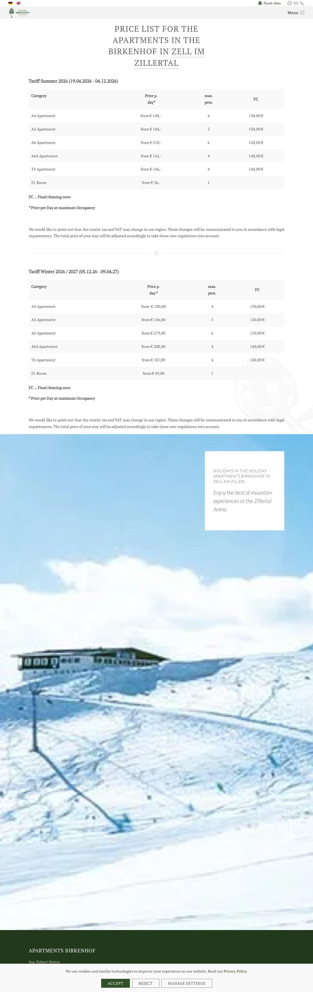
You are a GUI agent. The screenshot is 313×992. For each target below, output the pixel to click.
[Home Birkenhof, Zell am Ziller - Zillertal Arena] (19, 12)
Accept (115, 983)
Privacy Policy (235, 971)
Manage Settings (186, 983)
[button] (296, 12)
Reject (146, 983)
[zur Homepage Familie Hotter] (269, 2)
